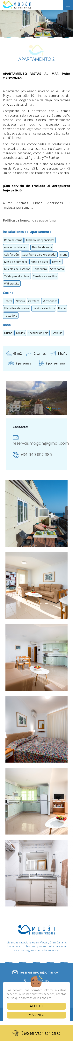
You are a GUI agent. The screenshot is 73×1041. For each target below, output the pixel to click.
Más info (37, 1015)
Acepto (36, 1006)
